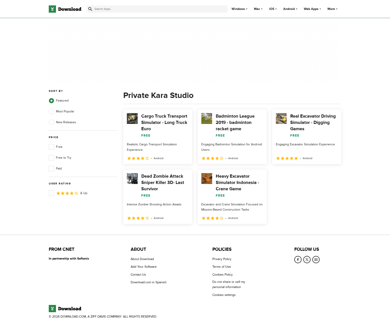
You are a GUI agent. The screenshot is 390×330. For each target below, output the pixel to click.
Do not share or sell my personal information (228, 284)
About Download (142, 259)
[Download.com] (65, 9)
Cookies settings (224, 295)
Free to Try (63, 158)
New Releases (66, 122)
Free (59, 147)
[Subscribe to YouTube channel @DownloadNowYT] (316, 259)
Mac (257, 9)
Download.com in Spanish (149, 282)
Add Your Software (144, 267)
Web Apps (311, 9)
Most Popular (65, 111)
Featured (62, 100)
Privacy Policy (221, 259)
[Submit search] (90, 9)
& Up (83, 193)
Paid (59, 168)
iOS (271, 9)
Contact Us (138, 275)
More (331, 9)
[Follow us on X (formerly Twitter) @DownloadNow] (307, 259)
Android (289, 9)
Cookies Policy (222, 275)
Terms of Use (221, 267)
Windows (238, 9)
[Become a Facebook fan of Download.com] (298, 259)
